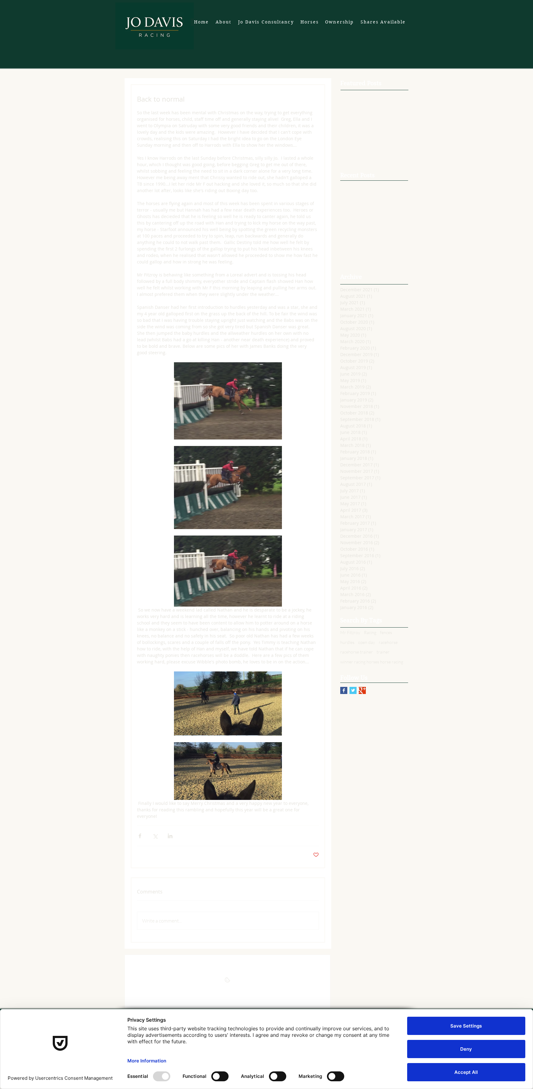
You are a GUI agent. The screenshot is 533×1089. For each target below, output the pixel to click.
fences (386, 632)
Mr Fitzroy (350, 632)
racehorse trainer (356, 651)
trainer (383, 651)
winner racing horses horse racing (371, 661)
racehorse (388, 642)
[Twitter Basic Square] (353, 690)
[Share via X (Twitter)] (155, 836)
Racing (370, 632)
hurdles (347, 642)
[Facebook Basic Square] (343, 690)
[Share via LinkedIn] (170, 836)
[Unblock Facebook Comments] (227, 981)
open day (366, 642)
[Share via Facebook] (140, 836)
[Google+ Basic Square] (362, 690)
